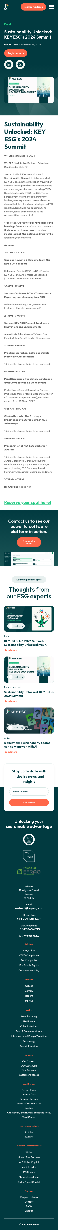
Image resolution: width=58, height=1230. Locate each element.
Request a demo (33, 6)
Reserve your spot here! (27, 502)
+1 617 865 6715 (29, 929)
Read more (10, 650)
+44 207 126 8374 (29, 919)
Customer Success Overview (29, 1145)
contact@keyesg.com (29, 908)
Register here (16, 53)
